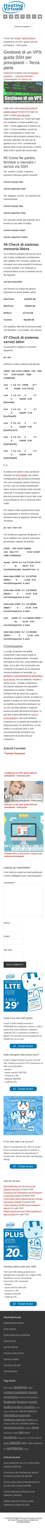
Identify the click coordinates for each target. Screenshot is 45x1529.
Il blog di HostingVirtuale (22, 7)
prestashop (8, 1433)
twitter (24, 1443)
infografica (11, 1415)
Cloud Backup (10, 1371)
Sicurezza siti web (12, 1365)
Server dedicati (11, 1347)
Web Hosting (10, 1329)
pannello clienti (28, 1423)
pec (36, 1423)
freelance (22, 1401)
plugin (35, 1427)
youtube (26, 1449)
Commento (10, 883)
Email (7, 936)
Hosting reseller (11, 1359)
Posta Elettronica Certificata (17, 1335)
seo (21, 1432)
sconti (15, 1432)
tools (6, 1443)
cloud (29, 1387)
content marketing (16, 1392)
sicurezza (10, 1437)
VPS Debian (21, 475)
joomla (29, 1419)
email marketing (31, 1397)
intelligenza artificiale (14, 1419)
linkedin (36, 1420)
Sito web (8, 950)
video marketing (35, 1443)
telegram (38, 1438)
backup (10, 1387)
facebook (10, 1402)
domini (32, 1392)
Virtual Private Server (14, 1353)
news (18, 1423)
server (27, 1432)
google (33, 1401)
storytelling (30, 1438)
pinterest (28, 1428)
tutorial (24, 79)
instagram (24, 1415)
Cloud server (10, 1341)
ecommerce (11, 1396)
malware (6, 1423)
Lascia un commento (24, 76)
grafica (8, 1407)
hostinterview (13, 1411)
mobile (12, 1423)
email (21, 1397)
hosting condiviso (24, 1407)
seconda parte (23, 115)
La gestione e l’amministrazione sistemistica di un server (23, 676)
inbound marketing (28, 1411)
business (20, 1387)
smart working (21, 1438)
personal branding (14, 1427)
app (5, 1388)
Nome (7, 923)
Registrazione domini (14, 1323)
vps (29, 79)
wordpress (15, 1448)
